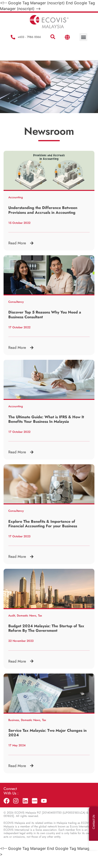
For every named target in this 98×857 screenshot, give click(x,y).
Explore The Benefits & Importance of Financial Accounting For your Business (42, 524)
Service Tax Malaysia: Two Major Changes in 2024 (47, 733)
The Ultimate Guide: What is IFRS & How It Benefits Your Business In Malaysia (46, 419)
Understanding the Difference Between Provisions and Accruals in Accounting (42, 210)
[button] (53, 37)
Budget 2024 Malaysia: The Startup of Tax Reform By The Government (46, 628)
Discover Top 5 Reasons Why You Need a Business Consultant (44, 314)
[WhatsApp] (93, 845)
